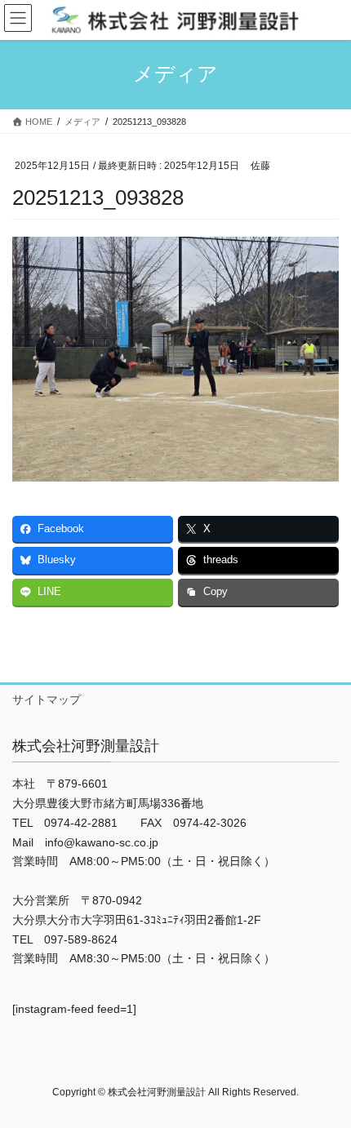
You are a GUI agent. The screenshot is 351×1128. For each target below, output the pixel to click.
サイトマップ (46, 699)
